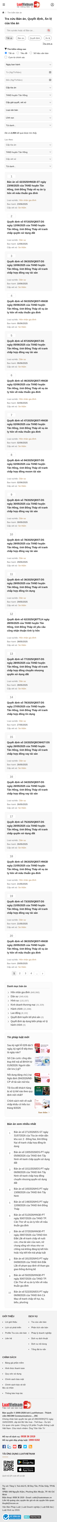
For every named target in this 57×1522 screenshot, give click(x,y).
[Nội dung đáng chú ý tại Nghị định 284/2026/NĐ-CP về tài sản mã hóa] (42, 1077)
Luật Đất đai (47, 1507)
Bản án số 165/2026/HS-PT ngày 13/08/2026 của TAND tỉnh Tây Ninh (31, 1192)
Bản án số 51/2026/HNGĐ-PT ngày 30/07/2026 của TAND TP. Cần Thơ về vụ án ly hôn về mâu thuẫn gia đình (31, 1220)
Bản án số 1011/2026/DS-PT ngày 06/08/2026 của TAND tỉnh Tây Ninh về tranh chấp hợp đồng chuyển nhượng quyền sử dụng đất (31, 1175)
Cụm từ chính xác (16, 57)
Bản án (21, 38)
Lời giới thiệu (11, 1322)
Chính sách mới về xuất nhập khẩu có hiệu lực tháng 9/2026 (19, 1104)
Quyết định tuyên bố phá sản (25, 1017)
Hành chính (17, 1009)
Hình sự (15, 1000)
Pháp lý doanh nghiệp (41, 1333)
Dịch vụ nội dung (39, 1344)
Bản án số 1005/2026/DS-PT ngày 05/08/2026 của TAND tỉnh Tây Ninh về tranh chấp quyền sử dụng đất (32, 1157)
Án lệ (47, 38)
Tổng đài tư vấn (38, 1349)
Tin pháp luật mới (18, 1037)
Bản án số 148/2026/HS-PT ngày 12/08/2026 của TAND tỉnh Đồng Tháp (31, 1205)
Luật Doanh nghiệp (31, 1507)
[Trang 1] (42, 973)
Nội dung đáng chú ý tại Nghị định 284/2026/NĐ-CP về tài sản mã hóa (19, 1078)
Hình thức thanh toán (15, 1368)
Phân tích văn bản (39, 1327)
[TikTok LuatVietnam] (20, 1447)
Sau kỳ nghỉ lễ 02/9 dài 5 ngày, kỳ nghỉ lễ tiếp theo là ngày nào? (20, 1049)
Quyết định (35, 38)
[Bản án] (28, 4)
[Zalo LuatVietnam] (9, 1447)
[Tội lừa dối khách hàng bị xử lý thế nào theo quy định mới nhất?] (42, 1090)
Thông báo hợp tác (14, 1393)
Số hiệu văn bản (41, 53)
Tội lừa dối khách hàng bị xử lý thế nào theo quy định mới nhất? (20, 1091)
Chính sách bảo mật (14, 1379)
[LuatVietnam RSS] (30, 1447)
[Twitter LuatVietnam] (25, 1447)
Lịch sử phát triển (13, 1327)
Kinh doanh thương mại (23, 1004)
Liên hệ (8, 1338)
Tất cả (9, 38)
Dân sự (22, 240)
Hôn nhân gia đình (27, 200)
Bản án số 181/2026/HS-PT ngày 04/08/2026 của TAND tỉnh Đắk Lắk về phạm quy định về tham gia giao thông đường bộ (31, 1264)
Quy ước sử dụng (13, 1374)
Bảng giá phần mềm (14, 1363)
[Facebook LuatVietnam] (4, 1447)
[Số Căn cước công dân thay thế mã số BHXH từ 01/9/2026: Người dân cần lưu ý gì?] (42, 1061)
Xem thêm (43, 1112)
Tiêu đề (23, 53)
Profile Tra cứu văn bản (16, 1333)
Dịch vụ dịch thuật (39, 1338)
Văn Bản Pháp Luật (11, 1507)
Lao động (15, 1013)
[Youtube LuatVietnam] (14, 1447)
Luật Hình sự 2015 (11, 1510)
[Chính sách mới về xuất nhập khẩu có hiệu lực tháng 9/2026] (42, 1103)
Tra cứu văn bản (38, 1322)
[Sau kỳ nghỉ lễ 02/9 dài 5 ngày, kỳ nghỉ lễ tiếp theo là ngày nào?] (42, 1048)
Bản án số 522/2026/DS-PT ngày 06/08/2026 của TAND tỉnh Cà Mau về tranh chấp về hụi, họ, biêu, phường (31, 1297)
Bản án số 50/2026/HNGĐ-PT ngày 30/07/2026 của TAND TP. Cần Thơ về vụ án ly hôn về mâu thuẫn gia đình (31, 1280)
